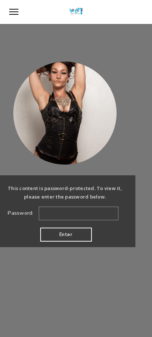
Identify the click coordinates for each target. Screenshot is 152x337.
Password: (21, 213)
